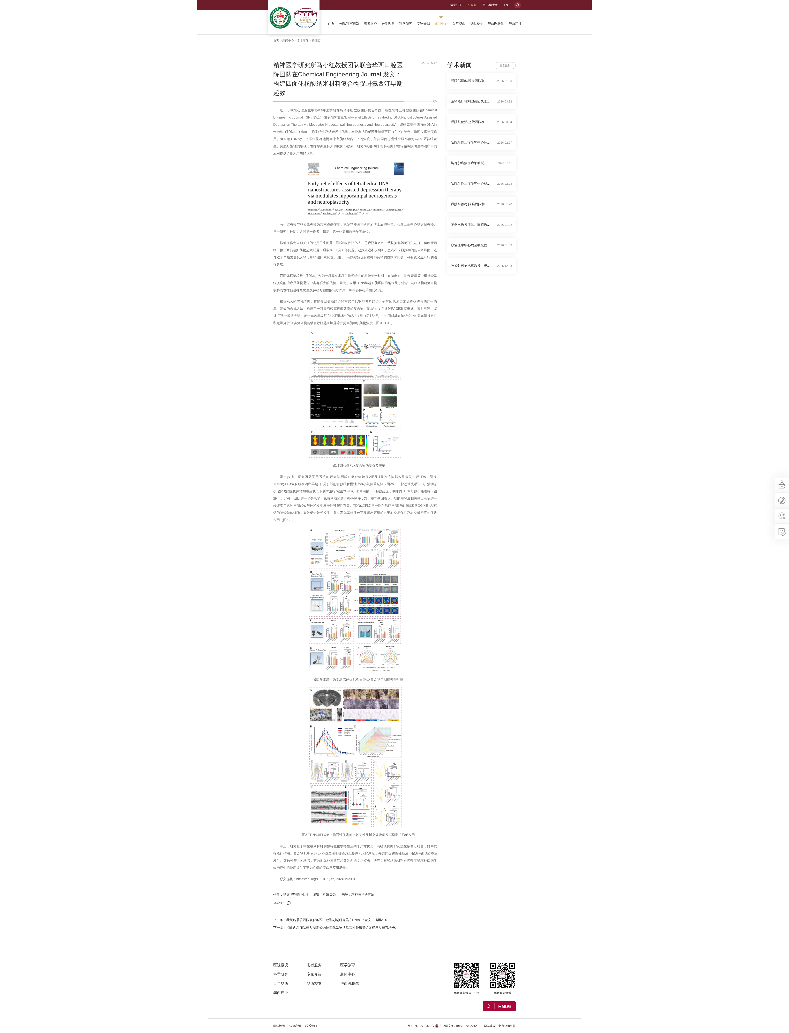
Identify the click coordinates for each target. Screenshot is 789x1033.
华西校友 (476, 23)
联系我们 (311, 1025)
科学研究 (405, 23)
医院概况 (280, 965)
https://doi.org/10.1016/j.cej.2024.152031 (325, 879)
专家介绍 (423, 23)
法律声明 (295, 1025)
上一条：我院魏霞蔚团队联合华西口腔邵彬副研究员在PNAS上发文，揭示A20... (331, 920)
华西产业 (515, 23)
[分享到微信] (289, 903)
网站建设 (490, 1025)
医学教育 (388, 23)
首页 (331, 23)
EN (506, 5)
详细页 (316, 40)
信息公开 (456, 5)
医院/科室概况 (349, 23)
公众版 (472, 5)
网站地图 (279, 1025)
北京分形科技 (507, 1025)
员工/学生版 (490, 5)
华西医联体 (496, 23)
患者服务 (370, 23)
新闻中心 (441, 23)
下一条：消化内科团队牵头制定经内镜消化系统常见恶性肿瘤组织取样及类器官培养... (335, 927)
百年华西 (458, 23)
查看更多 (505, 65)
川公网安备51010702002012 (458, 1025)
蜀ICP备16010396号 (421, 1025)
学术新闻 (303, 40)
